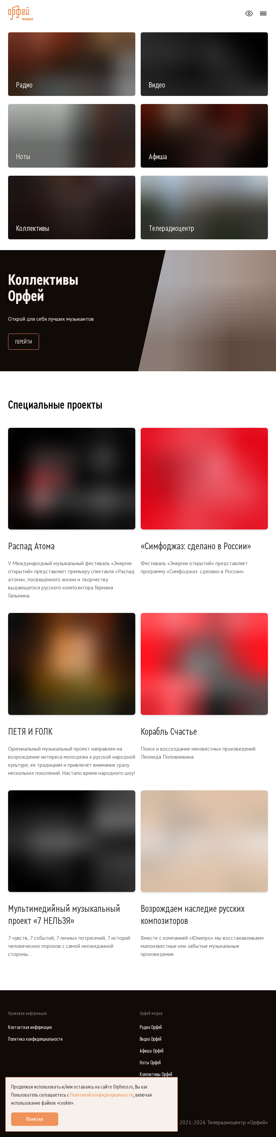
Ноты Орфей (150, 1062)
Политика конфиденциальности (35, 1039)
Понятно (34, 1119)
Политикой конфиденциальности (101, 1095)
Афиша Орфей (152, 1051)
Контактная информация (30, 1027)
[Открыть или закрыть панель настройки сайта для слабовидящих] (249, 13)
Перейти (27, 342)
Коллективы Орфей (156, 1074)
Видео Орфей (151, 1039)
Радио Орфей (151, 1027)
